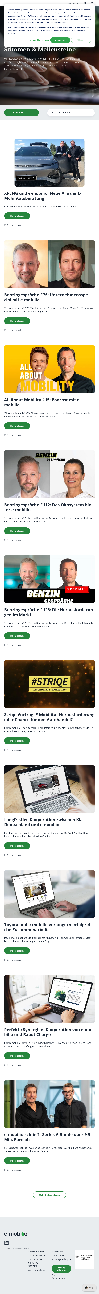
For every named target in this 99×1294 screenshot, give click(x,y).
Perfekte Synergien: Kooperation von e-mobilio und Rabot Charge (48, 1032)
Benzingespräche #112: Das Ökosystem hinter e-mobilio (48, 507)
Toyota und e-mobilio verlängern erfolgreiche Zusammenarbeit (47, 927)
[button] (85, 3)
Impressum (57, 1251)
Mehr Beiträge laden (49, 1194)
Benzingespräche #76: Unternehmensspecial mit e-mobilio (46, 297)
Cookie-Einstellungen (39, 40)
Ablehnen (81, 40)
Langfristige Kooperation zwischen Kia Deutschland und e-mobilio (43, 822)
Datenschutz (58, 1255)
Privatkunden (72, 3)
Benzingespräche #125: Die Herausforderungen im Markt (49, 612)
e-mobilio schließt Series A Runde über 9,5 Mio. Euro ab (47, 1137)
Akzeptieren (60, 40)
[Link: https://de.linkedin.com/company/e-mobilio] (6, 1243)
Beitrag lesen (17, 216)
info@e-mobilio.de (37, 1270)
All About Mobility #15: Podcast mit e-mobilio (42, 402)
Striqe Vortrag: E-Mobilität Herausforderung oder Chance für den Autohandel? (49, 717)
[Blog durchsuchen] (89, 112)
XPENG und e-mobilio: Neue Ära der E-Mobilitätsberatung (42, 195)
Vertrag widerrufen (61, 1268)
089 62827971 (34, 1264)
